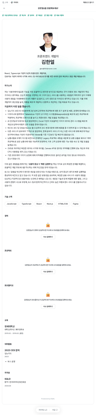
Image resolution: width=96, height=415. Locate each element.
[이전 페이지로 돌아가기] (4, 8)
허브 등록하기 (48, 237)
